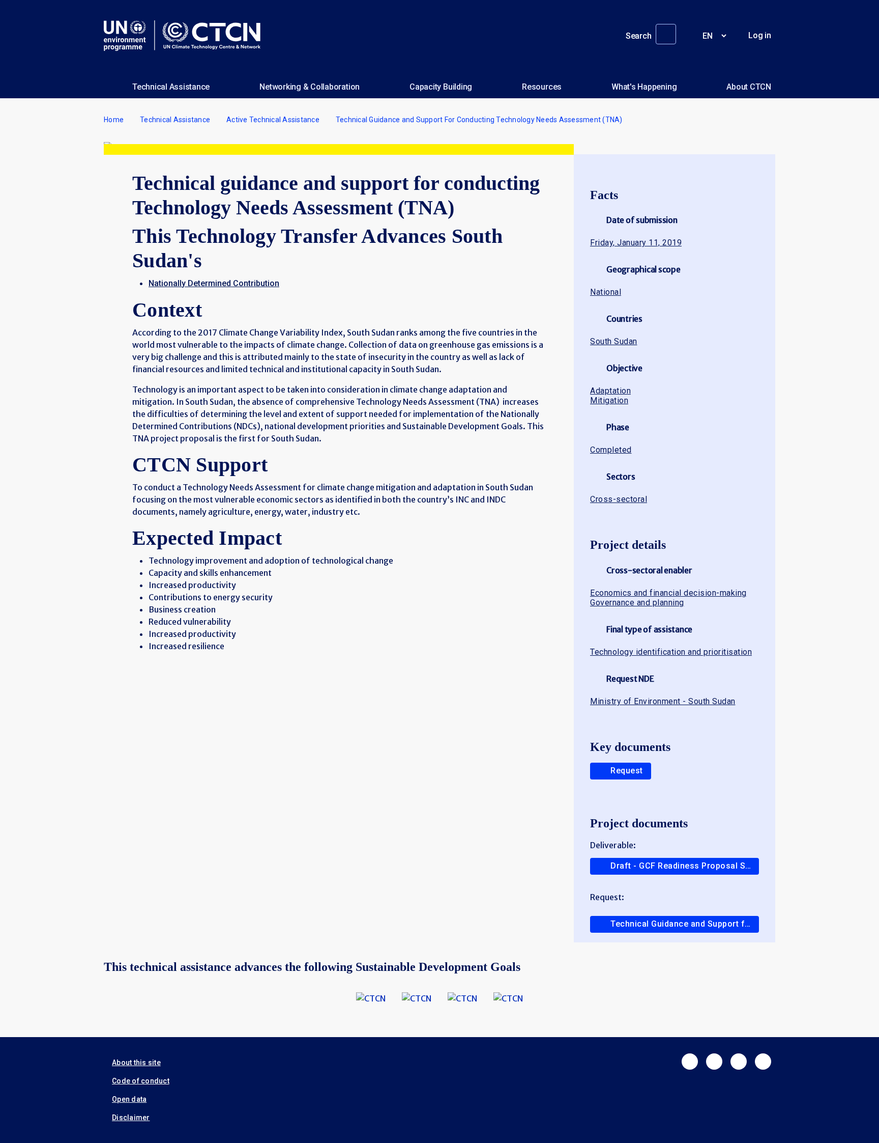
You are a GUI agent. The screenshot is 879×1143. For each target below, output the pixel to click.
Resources (542, 87)
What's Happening (644, 87)
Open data (129, 1099)
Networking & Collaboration (309, 87)
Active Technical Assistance (272, 120)
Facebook (689, 1061)
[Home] (186, 35)
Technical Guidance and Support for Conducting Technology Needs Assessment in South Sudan (684, 924)
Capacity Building (440, 87)
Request (626, 770)
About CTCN (748, 87)
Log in (759, 35)
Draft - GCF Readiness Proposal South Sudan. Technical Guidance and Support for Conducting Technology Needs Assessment (684, 866)
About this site (136, 1062)
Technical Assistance (171, 87)
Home (114, 120)
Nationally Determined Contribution (214, 283)
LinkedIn (738, 1061)
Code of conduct (140, 1081)
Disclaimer (131, 1117)
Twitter (714, 1061)
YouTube (763, 1061)
